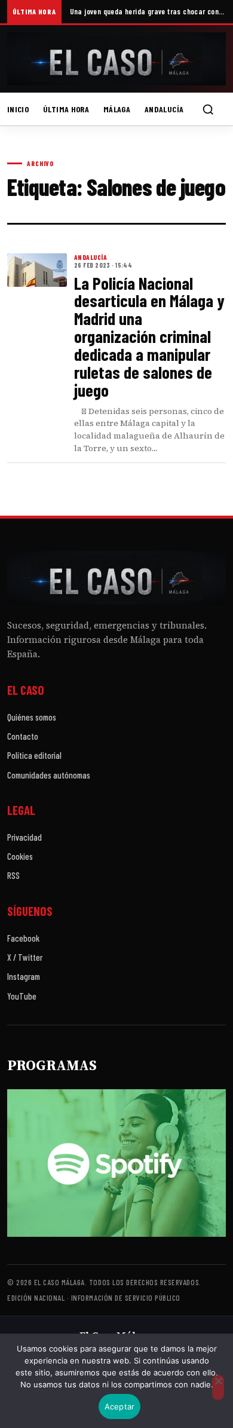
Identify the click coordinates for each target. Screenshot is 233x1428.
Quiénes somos (31, 717)
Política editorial (34, 755)
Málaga (116, 109)
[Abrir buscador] (208, 109)
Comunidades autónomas (48, 775)
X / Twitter (24, 957)
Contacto (22, 736)
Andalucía (164, 109)
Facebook (23, 938)
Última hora (66, 109)
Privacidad (24, 837)
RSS (13, 875)
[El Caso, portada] (116, 58)
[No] (218, 1387)
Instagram (23, 976)
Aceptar (120, 1406)
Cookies (20, 856)
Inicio (18, 109)
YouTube (21, 996)
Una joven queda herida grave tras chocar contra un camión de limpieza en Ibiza (148, 11)
